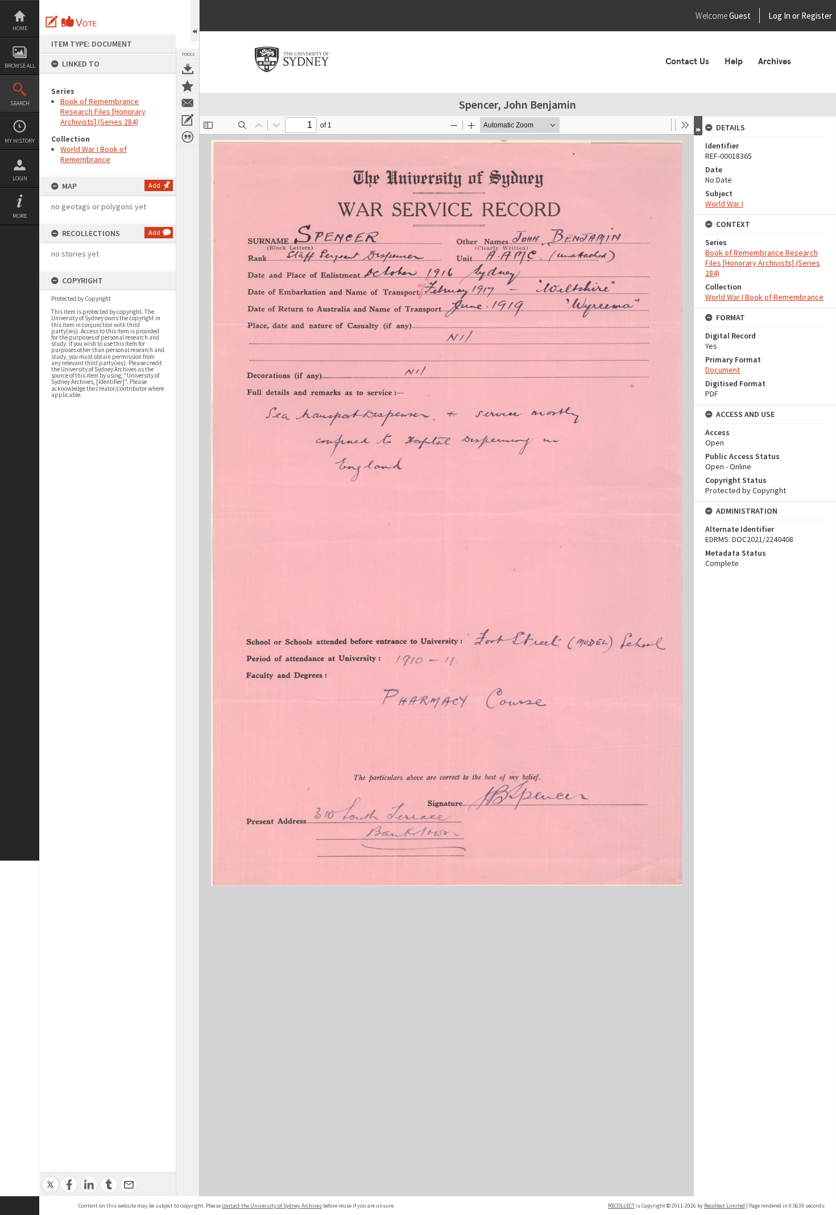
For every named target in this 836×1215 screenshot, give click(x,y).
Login (20, 178)
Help (734, 61)
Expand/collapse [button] (698, 125)
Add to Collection (187, 85)
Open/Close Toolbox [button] (195, 21)
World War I (724, 204)
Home (20, 28)
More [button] (20, 216)
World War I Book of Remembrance (93, 154)
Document (722, 370)
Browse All (20, 65)
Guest (740, 15)
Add (154, 185)
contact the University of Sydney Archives (272, 1205)
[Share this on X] (50, 1178)
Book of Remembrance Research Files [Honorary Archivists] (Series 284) (103, 111)
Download (187, 68)
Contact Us (687, 61)
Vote (80, 21)
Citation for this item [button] (187, 137)
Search (20, 103)
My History (20, 140)
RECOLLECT (621, 1205)
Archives (774, 61)
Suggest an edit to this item (51, 21)
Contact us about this (187, 102)
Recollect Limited (724, 1205)
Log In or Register (778, 15)
